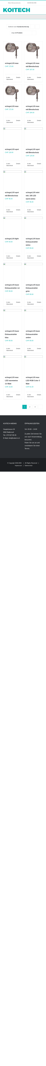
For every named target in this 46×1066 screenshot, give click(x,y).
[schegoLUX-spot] (12, 136)
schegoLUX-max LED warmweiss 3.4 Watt (12, 380)
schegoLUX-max (12, 63)
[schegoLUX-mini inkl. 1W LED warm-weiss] (33, 180)
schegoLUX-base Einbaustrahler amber (33, 334)
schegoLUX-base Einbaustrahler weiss (33, 242)
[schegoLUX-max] (12, 50)
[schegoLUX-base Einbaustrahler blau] (12, 318)
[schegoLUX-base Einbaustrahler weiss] (33, 226)
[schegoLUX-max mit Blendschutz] (33, 50)
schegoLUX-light (12, 239)
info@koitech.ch (14, 438)
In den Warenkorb (9, 78)
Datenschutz (29, 465)
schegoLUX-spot (12, 149)
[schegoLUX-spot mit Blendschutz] (33, 136)
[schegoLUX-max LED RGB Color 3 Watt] (33, 364)
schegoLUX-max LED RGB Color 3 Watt (33, 380)
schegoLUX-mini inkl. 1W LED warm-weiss (32, 196)
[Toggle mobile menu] (42, 10)
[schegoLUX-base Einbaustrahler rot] (12, 272)
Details (18, 77)
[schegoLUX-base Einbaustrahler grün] (33, 272)
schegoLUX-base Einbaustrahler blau (12, 334)
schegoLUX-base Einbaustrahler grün (33, 288)
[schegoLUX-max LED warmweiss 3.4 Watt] (12, 364)
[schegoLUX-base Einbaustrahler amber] (33, 318)
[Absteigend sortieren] (37, 27)
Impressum (18, 465)
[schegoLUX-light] (12, 226)
